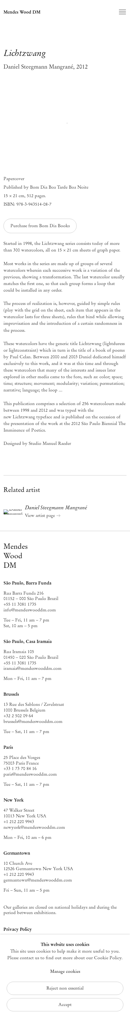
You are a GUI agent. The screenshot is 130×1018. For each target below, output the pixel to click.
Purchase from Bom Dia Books (40, 225)
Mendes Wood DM (21, 12)
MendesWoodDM (15, 555)
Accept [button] (65, 1004)
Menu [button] (122, 12)
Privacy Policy (17, 929)
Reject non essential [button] (65, 988)
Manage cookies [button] (65, 971)
